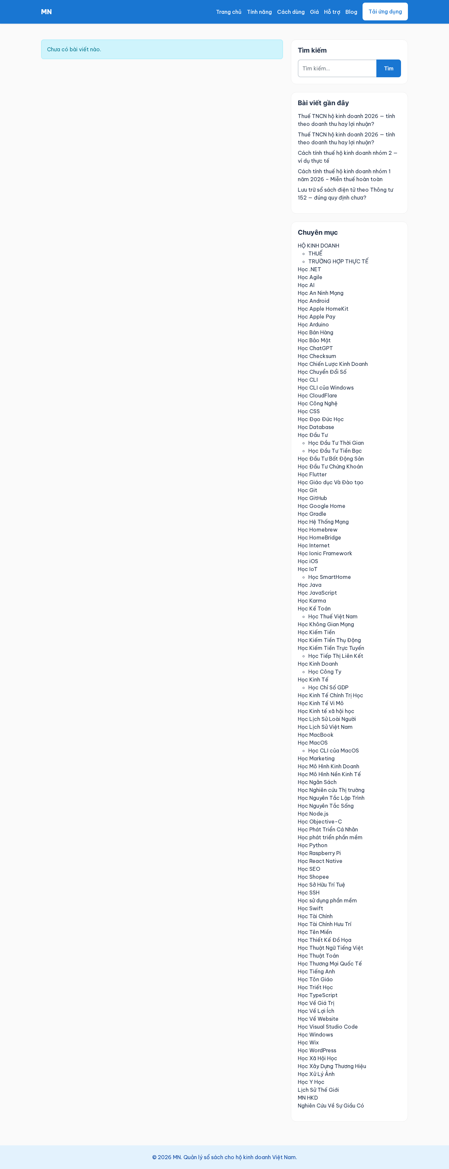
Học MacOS (313, 742)
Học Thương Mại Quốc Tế (330, 963)
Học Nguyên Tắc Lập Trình (331, 798)
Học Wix (308, 1042)
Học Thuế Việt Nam (333, 616)
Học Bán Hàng (315, 332)
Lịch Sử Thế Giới (318, 1089)
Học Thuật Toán (318, 955)
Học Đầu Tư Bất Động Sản (331, 458)
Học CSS (309, 411)
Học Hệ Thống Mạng (323, 521)
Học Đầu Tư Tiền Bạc (335, 450)
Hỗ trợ (332, 12)
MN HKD (308, 1097)
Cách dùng (291, 12)
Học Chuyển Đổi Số (322, 372)
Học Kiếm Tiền (316, 632)
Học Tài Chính (315, 916)
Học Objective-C (320, 821)
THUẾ (315, 253)
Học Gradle (312, 514)
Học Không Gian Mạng (326, 624)
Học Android (313, 301)
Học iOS (308, 561)
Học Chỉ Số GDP (328, 687)
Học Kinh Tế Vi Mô (321, 703)
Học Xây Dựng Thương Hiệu (332, 1066)
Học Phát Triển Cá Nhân (328, 829)
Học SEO (309, 869)
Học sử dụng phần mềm (327, 900)
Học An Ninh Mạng (320, 293)
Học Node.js (313, 813)
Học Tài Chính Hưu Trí (324, 924)
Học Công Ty (324, 671)
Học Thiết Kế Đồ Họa (324, 940)
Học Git (307, 490)
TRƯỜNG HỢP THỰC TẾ (338, 261)
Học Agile (310, 277)
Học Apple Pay (316, 316)
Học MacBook (316, 734)
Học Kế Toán (314, 608)
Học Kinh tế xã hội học (326, 711)
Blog (351, 12)
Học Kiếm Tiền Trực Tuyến (331, 648)
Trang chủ (229, 12)
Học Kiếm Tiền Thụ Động (329, 640)
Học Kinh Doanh (318, 663)
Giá (314, 12)
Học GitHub (312, 498)
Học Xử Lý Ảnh (316, 1074)
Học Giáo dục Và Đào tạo (331, 482)
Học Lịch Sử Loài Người (327, 719)
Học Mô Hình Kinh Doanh (328, 766)
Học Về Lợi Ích (316, 1011)
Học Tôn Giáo (315, 979)
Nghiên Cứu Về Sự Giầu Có (331, 1105)
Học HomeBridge (319, 537)
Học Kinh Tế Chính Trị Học (330, 695)
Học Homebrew (318, 529)
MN (46, 12)
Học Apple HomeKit (323, 308)
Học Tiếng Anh (316, 971)
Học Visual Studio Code (328, 1026)
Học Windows (315, 1034)
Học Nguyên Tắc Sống (326, 805)
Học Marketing (316, 758)
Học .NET (309, 269)
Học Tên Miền (315, 932)
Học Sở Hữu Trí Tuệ (321, 884)
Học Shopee (313, 876)
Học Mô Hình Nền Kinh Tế (329, 774)
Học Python (312, 845)
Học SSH (308, 892)
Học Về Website (318, 1018)
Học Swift (310, 908)
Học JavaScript (317, 592)
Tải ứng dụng (385, 11)
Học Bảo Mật (314, 340)
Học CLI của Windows (326, 387)
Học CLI (308, 379)
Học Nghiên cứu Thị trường (331, 790)
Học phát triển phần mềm (330, 837)
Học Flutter (312, 474)
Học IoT (308, 569)
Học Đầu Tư (313, 435)
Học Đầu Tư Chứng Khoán (330, 466)
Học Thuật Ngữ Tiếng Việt (330, 947)
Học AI (306, 285)
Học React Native (320, 861)
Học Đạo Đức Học (321, 419)
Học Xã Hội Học (317, 1058)
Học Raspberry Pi (319, 853)
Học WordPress (317, 1050)
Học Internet (314, 545)
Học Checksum (317, 356)
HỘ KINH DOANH (318, 245)
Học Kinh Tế (313, 679)
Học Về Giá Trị (316, 1003)
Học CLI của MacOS (333, 750)
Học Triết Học (315, 987)
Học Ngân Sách (317, 782)
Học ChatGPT (315, 348)
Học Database (316, 427)
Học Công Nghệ (318, 403)
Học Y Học (311, 1082)
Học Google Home (321, 506)
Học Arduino (313, 324)
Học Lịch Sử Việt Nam (325, 727)
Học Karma (312, 600)
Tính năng (259, 12)
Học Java (309, 585)
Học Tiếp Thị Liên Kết (335, 656)
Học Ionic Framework (325, 553)
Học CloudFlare (317, 395)
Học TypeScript (318, 995)
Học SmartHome (329, 577)
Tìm (388, 68)
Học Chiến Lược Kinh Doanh (333, 364)
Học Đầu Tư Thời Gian (336, 443)
